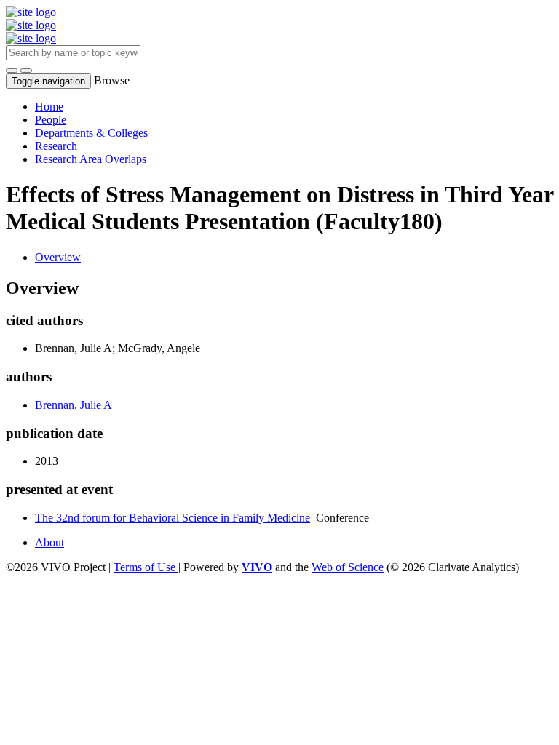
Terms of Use (146, 567)
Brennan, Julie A (73, 405)
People (50, 119)
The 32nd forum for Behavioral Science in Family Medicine (172, 517)
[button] (11, 70)
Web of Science (348, 567)
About (49, 542)
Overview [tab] (58, 257)
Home (49, 106)
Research (56, 146)
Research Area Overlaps (90, 159)
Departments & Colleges (91, 133)
